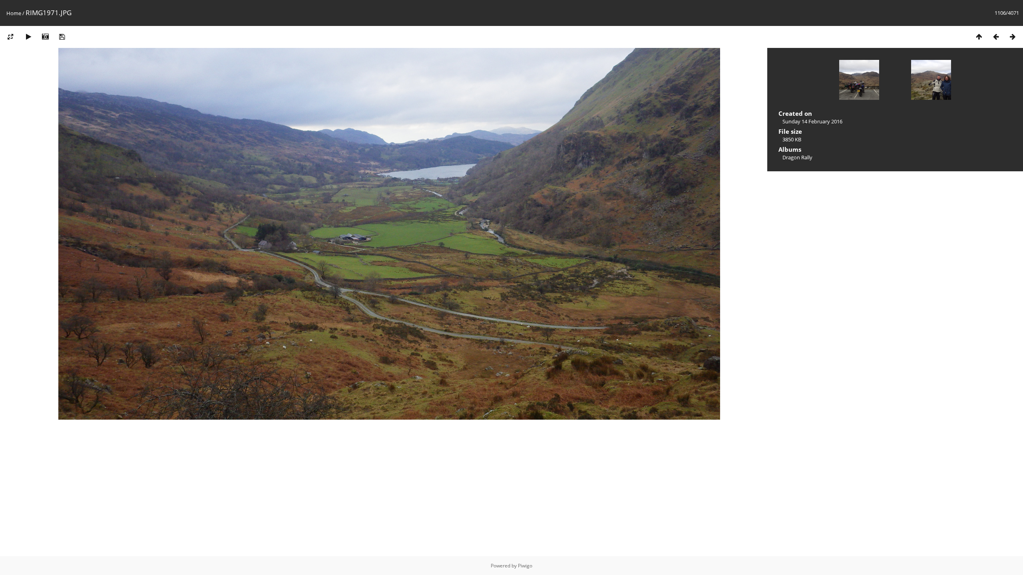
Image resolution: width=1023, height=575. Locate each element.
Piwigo (525, 565)
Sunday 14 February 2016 (812, 121)
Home (13, 13)
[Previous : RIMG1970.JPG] (995, 36)
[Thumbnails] (979, 36)
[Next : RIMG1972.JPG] (1012, 36)
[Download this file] (62, 36)
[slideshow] (28, 36)
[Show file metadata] (45, 36)
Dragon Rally (797, 157)
